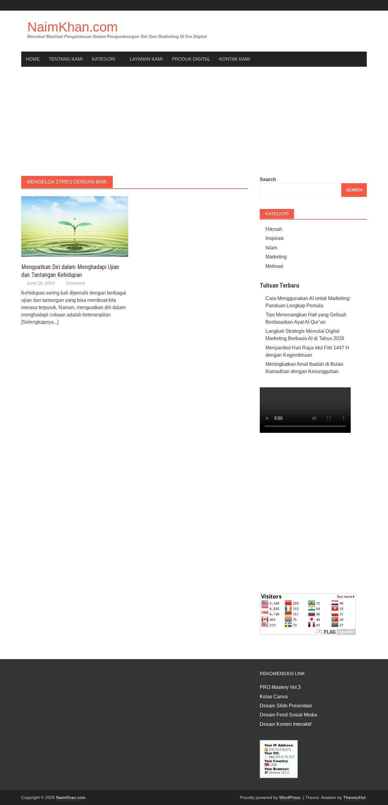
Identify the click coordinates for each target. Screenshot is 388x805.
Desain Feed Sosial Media (288, 714)
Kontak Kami (234, 59)
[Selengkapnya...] (40, 322)
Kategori (103, 59)
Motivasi (274, 266)
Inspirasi (275, 238)
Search (268, 179)
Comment (75, 283)
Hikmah (274, 229)
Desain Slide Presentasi (286, 705)
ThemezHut (354, 797)
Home (33, 59)
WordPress (289, 797)
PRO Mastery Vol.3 (280, 687)
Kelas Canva (274, 696)
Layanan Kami (146, 59)
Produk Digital (191, 59)
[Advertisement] (194, 121)
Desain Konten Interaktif (285, 724)
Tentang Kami (66, 59)
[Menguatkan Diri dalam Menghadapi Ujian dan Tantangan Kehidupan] (74, 226)
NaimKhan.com (72, 26)
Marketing (276, 256)
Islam (271, 247)
